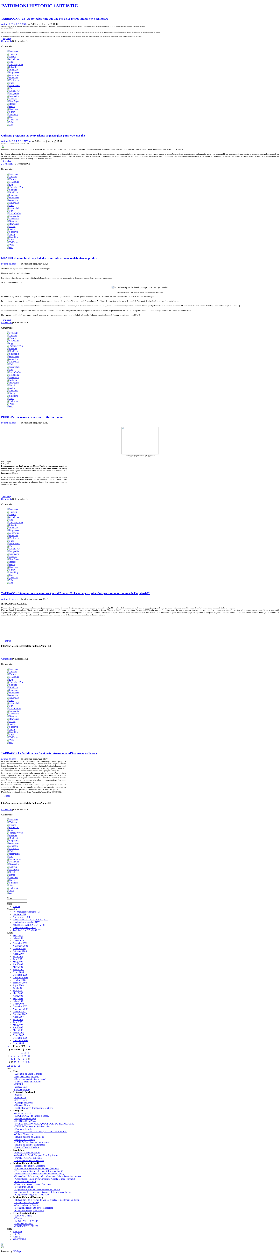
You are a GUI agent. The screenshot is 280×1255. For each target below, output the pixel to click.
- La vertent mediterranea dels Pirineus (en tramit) (36, 1168)
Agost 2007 (18, 1017)
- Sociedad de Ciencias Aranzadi (29, 1160)
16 (25, 1059)
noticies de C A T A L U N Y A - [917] (30, 919)
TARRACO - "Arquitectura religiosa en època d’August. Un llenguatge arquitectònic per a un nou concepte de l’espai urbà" (75, 593)
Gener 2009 (18, 972)
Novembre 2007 (20, 1009)
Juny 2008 (17, 990)
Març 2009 (18, 967)
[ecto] (10, 125)
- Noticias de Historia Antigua (27, 1081)
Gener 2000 (18, 1043)
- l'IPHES (18, 1084)
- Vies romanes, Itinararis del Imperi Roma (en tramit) (38, 1171)
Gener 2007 (18, 1035)
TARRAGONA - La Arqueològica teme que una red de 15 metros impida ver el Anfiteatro (54, 18)
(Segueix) (6, 38)
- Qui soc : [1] (19, 914)
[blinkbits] (12, 67)
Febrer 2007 (18, 1032)
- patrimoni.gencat (22, 1113)
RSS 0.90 (17, 1231)
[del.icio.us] (13, 59)
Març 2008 (18, 998)
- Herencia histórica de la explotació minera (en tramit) (39, 1173)
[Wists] (10, 122)
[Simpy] (11, 112)
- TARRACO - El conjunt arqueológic (31, 1142)
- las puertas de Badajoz (25, 1118)
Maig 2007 (18, 1024)
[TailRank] (12, 119)
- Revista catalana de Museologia (29, 1137)
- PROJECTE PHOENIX (26, 1226)
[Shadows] (12, 109)
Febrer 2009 (18, 969)
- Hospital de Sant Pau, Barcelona (29, 1165)
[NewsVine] (13, 96)
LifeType (17, 1251)
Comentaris (6, 41)
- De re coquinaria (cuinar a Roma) (30, 1079)
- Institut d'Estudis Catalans (26, 1147)
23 (25, 1062)
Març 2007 (18, 1030)
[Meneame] (12, 51)
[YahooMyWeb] (15, 64)
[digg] (10, 62)
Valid (20, 1239)
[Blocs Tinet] (2, 1244)
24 (29, 1062)
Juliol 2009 (18, 956)
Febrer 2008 (18, 1001)
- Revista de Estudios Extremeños (29, 1144)
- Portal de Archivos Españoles (28, 1158)
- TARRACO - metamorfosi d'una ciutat (32, 1126)
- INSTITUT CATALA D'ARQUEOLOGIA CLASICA (40, 1131)
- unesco (18, 1095)
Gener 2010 (18, 940)
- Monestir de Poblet (23, 1187)
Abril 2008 (18, 996)
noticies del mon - (9, 263)
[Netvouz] (12, 98)
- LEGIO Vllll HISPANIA (26, 1221)
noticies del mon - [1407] (24, 927)
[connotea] (12, 77)
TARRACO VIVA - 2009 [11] (27, 930)
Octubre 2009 (19, 948)
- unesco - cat (20, 1097)
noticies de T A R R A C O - (14, 24)
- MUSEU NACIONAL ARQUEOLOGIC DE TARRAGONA (44, 1123)
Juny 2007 (17, 1022)
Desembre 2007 (20, 1006)
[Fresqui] (11, 56)
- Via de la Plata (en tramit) (26, 1202)
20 (15, 1062)
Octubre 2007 (19, 1011)
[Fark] (10, 83)
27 (15, 1065)
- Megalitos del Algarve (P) (26, 1076)
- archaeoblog (20, 1087)
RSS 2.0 (17, 1234)
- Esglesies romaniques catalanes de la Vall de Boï (37, 1189)
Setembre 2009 (20, 951)
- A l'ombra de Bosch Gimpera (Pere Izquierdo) (35, 1155)
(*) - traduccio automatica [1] (26, 911)
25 (8, 1065)
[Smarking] (12, 114)
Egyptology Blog (22, 1089)
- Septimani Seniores (23, 1223)
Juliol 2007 (18, 1019)
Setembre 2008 (20, 982)
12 (12, 1059)
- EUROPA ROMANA (25, 1121)
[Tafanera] (12, 54)
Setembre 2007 (20, 1014)
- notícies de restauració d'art (27, 1152)
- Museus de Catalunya (24, 1139)
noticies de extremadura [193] (26, 922)
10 (29, 1056)
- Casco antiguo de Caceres (26, 1205)
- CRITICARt (20, 1100)
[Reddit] (11, 104)
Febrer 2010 (18, 938)
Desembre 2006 (20, 1038)
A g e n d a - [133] (21, 917)
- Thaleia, (18, 1218)
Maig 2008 (18, 993)
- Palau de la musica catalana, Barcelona (32, 1184)
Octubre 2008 (19, 980)
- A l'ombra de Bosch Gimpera (28, 1074)
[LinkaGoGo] (14, 90)
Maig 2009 (18, 961)
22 (22, 1062)
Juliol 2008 (18, 988)
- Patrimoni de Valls (23, 1129)
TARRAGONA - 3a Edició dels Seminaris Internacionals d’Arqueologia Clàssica (49, 753)
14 (19, 1059)
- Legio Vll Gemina (23, 1215)
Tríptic (8, 641)
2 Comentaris (7, 163)
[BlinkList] (12, 69)
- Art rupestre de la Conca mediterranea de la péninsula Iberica (42, 1192)
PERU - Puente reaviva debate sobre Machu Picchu (32, 417)
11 (8, 1059)
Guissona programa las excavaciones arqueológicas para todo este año (43, 135)
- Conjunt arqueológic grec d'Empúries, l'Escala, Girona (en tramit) (44, 1179)
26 (12, 1065)
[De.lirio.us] (13, 80)
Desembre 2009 (20, 943)
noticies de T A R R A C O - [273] (28, 925)
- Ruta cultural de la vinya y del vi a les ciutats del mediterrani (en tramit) (47, 1176)
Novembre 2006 (20, 1040)
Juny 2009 (17, 959)
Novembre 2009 (20, 946)
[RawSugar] (13, 101)
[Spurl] (10, 117)
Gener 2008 (18, 1003)
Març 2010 (18, 935)
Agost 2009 (18, 954)
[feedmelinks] (13, 85)
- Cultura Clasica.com (24, 1134)
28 (19, 1065)
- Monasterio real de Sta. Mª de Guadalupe (33, 1208)
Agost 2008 (18, 985)
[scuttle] (11, 106)
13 (15, 1059)
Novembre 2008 (20, 977)
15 (22, 1059)
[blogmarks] (13, 72)
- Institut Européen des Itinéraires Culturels (33, 1108)
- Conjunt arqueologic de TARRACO (31, 1194)
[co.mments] (13, 75)
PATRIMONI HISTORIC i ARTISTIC (39, 5)
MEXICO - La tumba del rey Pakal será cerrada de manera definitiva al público (49, 258)
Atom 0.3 (17, 1236)
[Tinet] (2, 1247)
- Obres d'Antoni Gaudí (25, 1181)
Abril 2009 (18, 964)
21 (19, 1062)
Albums (16, 906)
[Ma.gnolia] (13, 93)
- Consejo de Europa (23, 1102)
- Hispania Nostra (22, 1105)
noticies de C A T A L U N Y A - (16, 141)
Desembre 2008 (20, 975)
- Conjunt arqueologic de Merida (29, 1210)
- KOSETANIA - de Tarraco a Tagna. (31, 1116)
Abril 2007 (18, 1027)
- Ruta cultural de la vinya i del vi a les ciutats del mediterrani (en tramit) (47, 1200)
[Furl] (10, 88)
